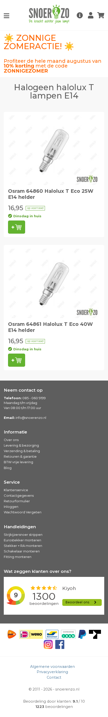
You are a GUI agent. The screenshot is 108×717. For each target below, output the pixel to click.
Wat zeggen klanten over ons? (37, 571)
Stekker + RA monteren (23, 546)
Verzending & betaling (22, 451)
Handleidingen (20, 526)
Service (12, 482)
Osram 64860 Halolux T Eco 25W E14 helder (50, 194)
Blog (8, 468)
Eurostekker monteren (22, 540)
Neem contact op (23, 390)
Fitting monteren (17, 557)
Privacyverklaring (52, 672)
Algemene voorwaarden (52, 666)
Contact (54, 677)
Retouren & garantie (20, 456)
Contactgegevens (19, 495)
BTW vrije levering (18, 462)
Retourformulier (17, 501)
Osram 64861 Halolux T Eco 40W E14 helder (50, 327)
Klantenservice (16, 490)
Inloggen (11, 507)
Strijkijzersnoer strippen (23, 535)
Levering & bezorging (21, 445)
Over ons (11, 440)
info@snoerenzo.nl (31, 418)
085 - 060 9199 (34, 398)
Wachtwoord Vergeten (22, 512)
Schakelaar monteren (22, 551)
